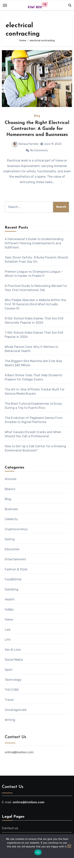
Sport (9, 669)
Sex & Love (13, 649)
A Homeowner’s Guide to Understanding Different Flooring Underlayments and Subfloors (34, 243)
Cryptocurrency (16, 529)
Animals (10, 479)
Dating (10, 539)
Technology (13, 680)
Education (12, 549)
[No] (69, 846)
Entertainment (15, 559)
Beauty (10, 489)
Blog (37, 116)
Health (9, 599)
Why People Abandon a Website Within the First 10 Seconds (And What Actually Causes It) (35, 304)
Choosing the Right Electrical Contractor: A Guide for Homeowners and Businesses (37, 129)
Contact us (10, 828)
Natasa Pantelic (29, 144)
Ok (38, 852)
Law (8, 629)
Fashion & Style (16, 569)
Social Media (14, 659)
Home (9, 619)
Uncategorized (16, 710)
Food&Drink (13, 579)
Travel (9, 700)
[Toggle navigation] (5, 5)
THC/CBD (12, 690)
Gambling (12, 589)
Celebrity (11, 519)
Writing (10, 720)
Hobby (9, 609)
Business (11, 509)
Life (8, 639)
